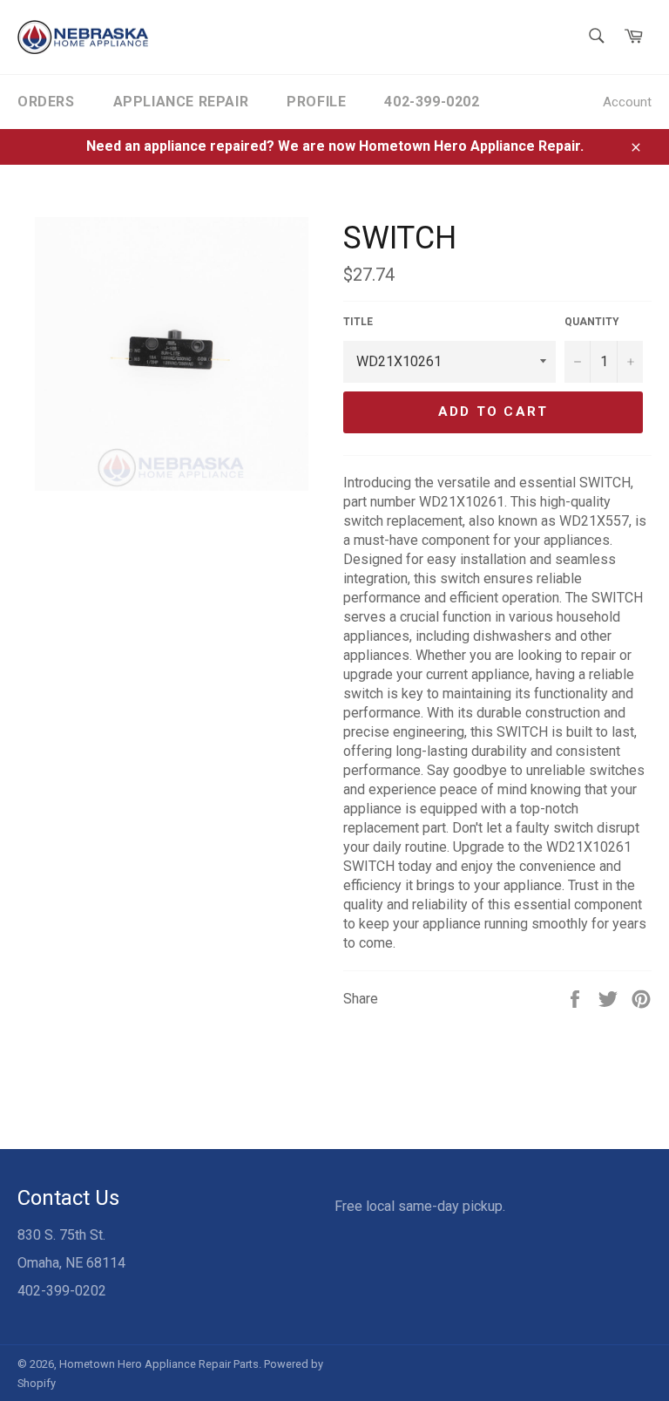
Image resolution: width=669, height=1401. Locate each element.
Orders (46, 101)
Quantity (591, 322)
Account (627, 102)
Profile (316, 101)
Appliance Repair (181, 101)
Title (358, 322)
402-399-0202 (431, 101)
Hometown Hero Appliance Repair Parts (159, 1363)
